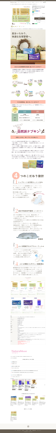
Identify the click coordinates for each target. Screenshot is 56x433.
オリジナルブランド (23, 2)
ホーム (15, 430)
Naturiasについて (29, 2)
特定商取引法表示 (34, 430)
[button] (11, 384)
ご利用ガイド (33, 2)
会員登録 (30, 430)
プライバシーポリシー (39, 430)
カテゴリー (19, 2)
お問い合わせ (27, 430)
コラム (26, 2)
